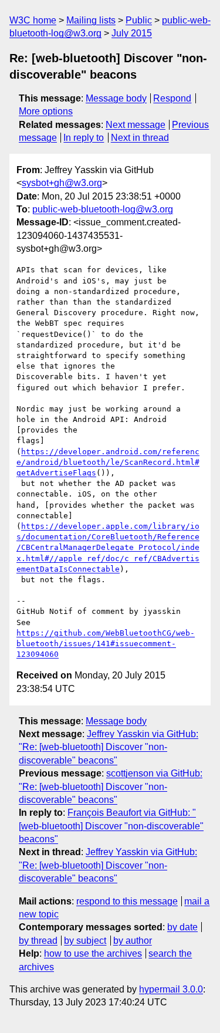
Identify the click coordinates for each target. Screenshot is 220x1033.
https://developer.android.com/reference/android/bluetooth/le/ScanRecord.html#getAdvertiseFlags (107, 462)
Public (139, 20)
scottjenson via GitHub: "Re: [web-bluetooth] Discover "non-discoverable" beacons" (110, 786)
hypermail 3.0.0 (171, 989)
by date (182, 927)
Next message (135, 125)
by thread (38, 941)
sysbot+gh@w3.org (62, 183)
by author (132, 941)
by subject (85, 941)
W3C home (32, 20)
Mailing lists (91, 20)
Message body (116, 98)
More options (46, 111)
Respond (172, 98)
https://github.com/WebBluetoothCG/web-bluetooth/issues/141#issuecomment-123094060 (105, 644)
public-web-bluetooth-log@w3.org (102, 209)
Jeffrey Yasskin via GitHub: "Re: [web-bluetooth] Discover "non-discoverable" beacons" (108, 747)
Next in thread (140, 138)
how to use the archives (93, 953)
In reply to (83, 138)
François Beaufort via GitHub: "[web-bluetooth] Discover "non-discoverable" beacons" (111, 826)
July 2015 (131, 33)
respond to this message (127, 901)
